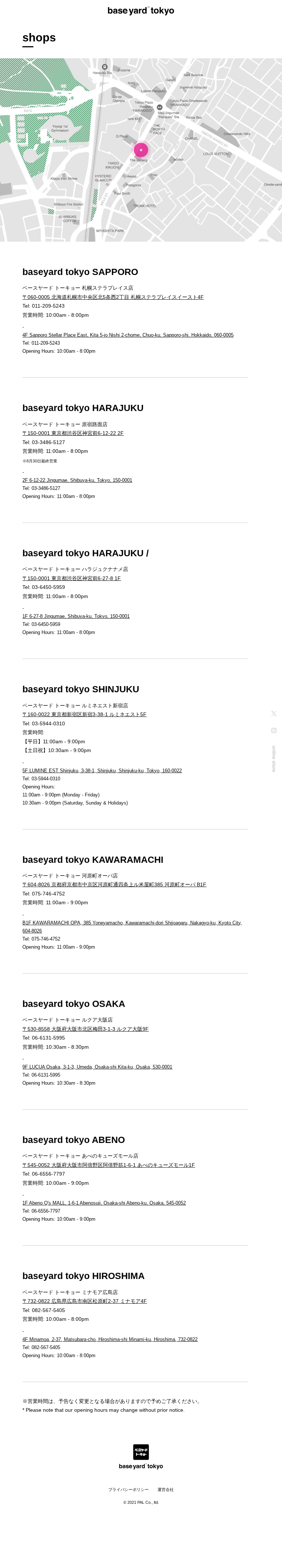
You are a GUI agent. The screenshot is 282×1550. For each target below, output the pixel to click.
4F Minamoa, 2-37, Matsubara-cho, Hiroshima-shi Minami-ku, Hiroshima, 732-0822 (110, 1339)
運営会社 (166, 1489)
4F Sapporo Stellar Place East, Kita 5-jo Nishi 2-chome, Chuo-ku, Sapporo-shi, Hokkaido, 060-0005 (128, 335)
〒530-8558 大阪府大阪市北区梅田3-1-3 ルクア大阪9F (85, 1029)
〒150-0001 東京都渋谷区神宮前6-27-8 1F (71, 578)
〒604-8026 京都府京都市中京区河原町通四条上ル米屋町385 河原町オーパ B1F (114, 884)
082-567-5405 (48, 1310)
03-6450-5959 (48, 587)
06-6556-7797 (48, 1174)
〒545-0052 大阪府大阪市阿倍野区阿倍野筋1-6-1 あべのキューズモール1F (108, 1165)
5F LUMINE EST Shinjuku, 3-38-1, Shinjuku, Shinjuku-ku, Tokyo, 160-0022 (102, 770)
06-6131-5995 (48, 1038)
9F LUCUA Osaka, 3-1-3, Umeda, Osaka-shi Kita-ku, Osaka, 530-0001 (97, 1067)
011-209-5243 (48, 306)
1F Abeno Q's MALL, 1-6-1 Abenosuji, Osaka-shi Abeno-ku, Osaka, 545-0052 (104, 1203)
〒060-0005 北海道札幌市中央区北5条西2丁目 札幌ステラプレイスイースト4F (113, 297)
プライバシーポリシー (128, 1489)
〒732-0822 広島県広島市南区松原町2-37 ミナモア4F (84, 1301)
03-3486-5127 (48, 442)
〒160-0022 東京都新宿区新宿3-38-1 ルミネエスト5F (84, 714)
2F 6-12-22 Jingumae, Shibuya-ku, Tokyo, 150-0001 (77, 480)
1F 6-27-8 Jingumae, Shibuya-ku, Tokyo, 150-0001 (76, 616)
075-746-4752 (48, 894)
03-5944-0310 (48, 723)
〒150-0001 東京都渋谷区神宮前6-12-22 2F (73, 433)
